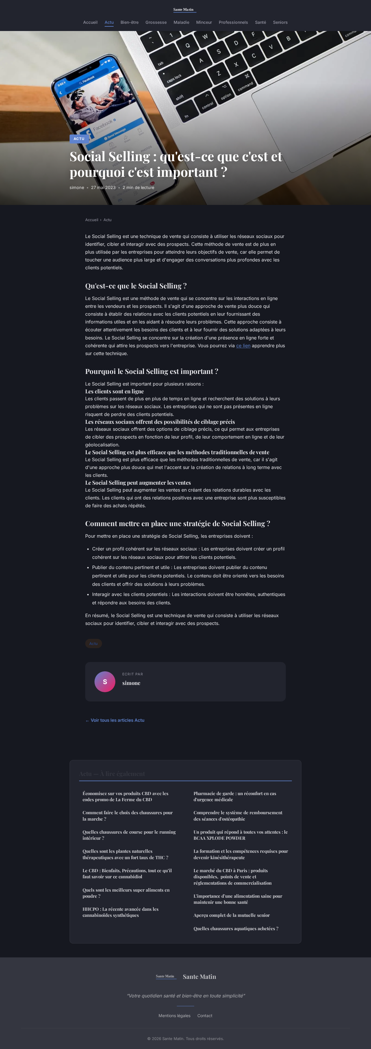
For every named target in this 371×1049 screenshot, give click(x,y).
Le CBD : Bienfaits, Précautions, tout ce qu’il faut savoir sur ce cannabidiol (127, 873)
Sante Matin (199, 976)
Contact (204, 1015)
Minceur (204, 22)
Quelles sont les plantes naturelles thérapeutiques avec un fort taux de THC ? (125, 854)
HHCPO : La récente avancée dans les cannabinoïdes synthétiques (121, 912)
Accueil (90, 22)
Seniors (280, 22)
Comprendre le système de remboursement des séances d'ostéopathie (238, 815)
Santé (260, 22)
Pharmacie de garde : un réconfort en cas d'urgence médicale (235, 796)
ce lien (243, 345)
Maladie (181, 22)
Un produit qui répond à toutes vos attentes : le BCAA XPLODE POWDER (241, 835)
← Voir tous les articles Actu (114, 720)
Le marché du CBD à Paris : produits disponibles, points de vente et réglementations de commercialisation (233, 877)
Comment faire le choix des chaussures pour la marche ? (128, 815)
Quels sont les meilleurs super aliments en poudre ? (126, 893)
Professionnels (233, 22)
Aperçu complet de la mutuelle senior (232, 915)
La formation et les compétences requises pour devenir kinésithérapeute (241, 854)
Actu (109, 22)
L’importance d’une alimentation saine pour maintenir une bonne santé (238, 899)
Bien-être (130, 22)
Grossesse (156, 22)
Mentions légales (174, 1015)
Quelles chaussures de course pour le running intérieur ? (129, 835)
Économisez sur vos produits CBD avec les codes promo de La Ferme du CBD (125, 796)
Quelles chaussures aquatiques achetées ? (236, 928)
